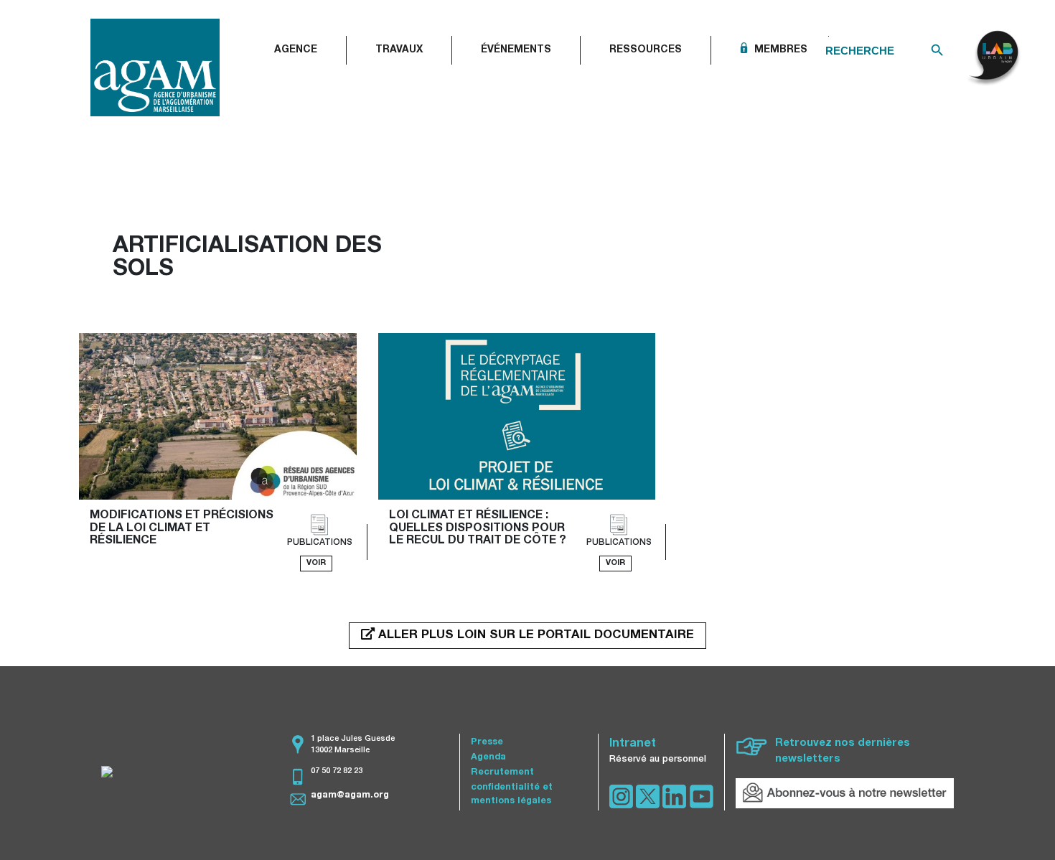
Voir (316, 563)
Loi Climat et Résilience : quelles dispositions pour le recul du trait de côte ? (478, 528)
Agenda (488, 757)
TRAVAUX (399, 50)
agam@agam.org (350, 795)
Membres (779, 50)
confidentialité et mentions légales (512, 794)
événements (516, 50)
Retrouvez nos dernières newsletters (842, 751)
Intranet (632, 744)
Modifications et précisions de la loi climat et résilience (183, 528)
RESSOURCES (645, 50)
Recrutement (502, 772)
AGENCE (295, 50)
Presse (487, 742)
